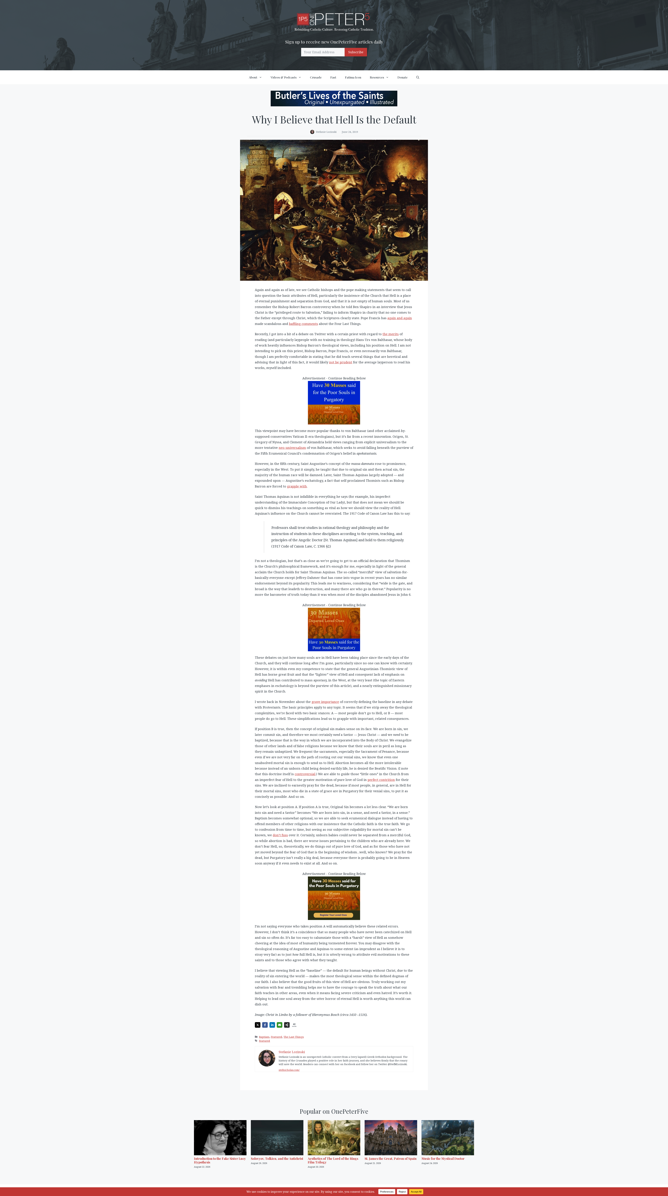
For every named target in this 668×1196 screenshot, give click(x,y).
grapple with (297, 486)
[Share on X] (257, 1025)
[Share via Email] (279, 1025)
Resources (377, 77)
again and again (399, 318)
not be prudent (340, 362)
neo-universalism (292, 448)
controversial (305, 774)
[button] (418, 77)
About (253, 77)
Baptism (264, 1036)
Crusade (316, 77)
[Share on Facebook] (265, 1025)
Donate (402, 77)
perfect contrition (381, 780)
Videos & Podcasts (284, 77)
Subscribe (355, 52)
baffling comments (303, 324)
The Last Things (294, 1036)
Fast (333, 77)
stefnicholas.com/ (289, 1070)
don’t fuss (280, 835)
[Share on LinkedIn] (272, 1025)
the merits (391, 334)
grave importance (325, 702)
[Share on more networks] (287, 1025)
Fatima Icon (353, 77)
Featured (276, 1036)
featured (264, 1040)
